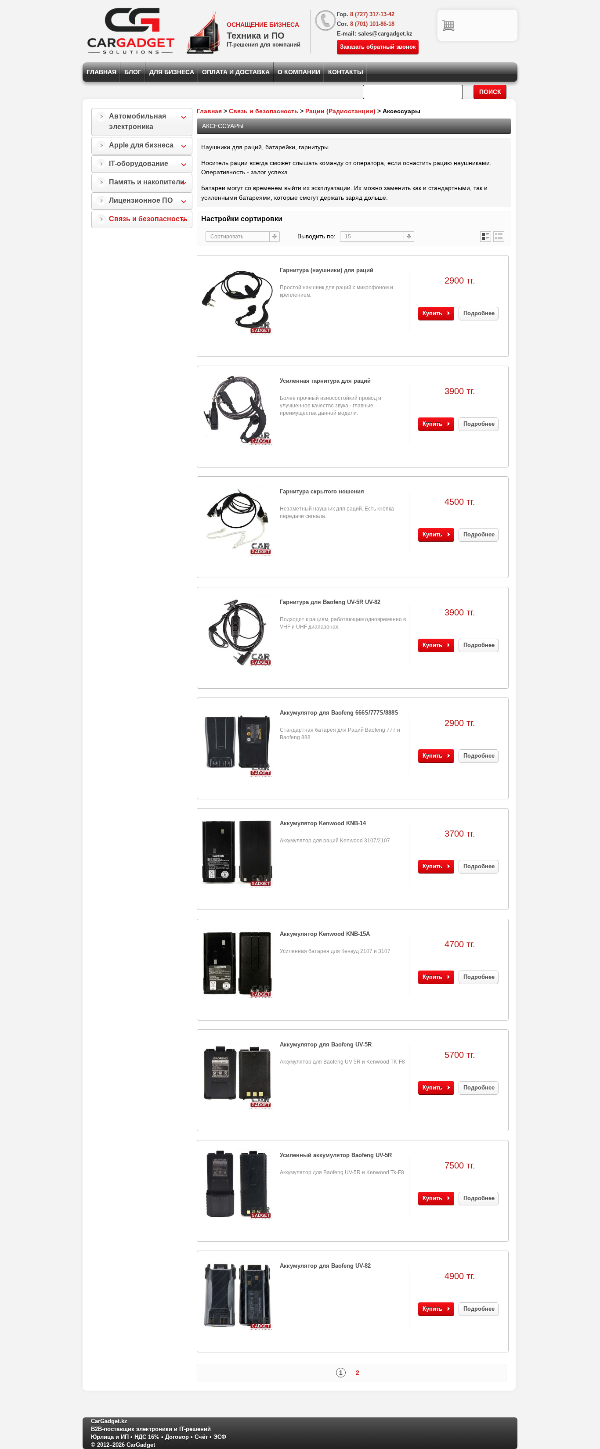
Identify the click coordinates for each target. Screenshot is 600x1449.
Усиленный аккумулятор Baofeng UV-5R (336, 1155)
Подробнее (479, 313)
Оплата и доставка (236, 72)
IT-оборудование (138, 163)
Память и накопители (146, 182)
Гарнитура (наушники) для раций (326, 270)
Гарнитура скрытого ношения (322, 491)
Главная (101, 72)
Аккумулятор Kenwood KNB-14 (323, 823)
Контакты (345, 72)
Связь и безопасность (148, 219)
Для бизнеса (171, 72)
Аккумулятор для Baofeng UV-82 (325, 1265)
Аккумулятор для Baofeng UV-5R (326, 1044)
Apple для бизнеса (141, 145)
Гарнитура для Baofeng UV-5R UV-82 (330, 602)
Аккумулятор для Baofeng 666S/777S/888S (339, 712)
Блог (132, 72)
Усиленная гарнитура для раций (325, 381)
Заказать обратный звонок (378, 46)
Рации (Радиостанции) (340, 111)
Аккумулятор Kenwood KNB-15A (325, 934)
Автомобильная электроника (137, 121)
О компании (299, 72)
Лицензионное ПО (141, 200)
